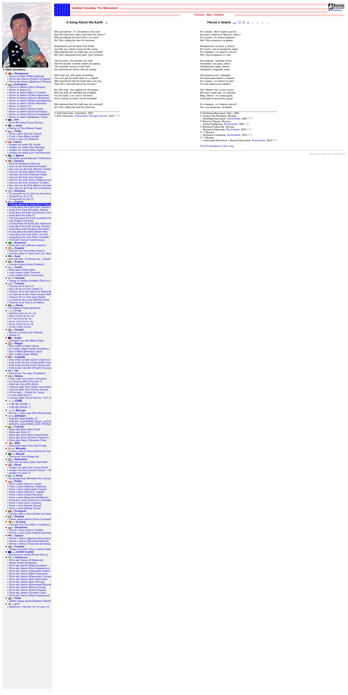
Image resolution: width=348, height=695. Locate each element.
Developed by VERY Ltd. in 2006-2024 (326, 154)
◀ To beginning (335, 10)
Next (209, 14)
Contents (219, 14)
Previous (199, 14)
